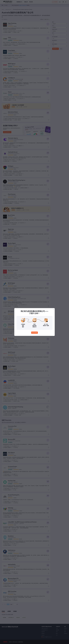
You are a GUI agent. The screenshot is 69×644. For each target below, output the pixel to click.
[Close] (53, 309)
